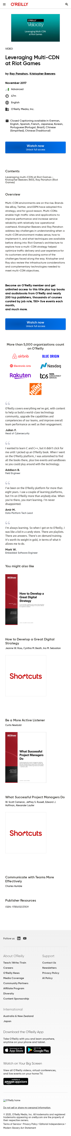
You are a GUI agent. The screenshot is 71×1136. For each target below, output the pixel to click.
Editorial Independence (51, 1124)
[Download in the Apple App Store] (14, 1052)
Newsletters (49, 968)
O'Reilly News (11, 973)
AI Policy (47, 978)
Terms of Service (12, 1124)
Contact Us (49, 962)
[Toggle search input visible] (67, 4)
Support (48, 956)
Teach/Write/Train (14, 962)
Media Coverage (13, 978)
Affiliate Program (13, 988)
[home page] (19, 4)
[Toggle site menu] (4, 4)
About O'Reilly (13, 956)
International (13, 1009)
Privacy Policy (50, 973)
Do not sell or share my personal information (26, 1107)
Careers (8, 968)
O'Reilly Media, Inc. (22, 109)
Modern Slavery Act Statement (19, 1127)
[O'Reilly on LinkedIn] (18, 938)
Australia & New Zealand (18, 1016)
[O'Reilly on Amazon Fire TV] (15, 1084)
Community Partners (15, 983)
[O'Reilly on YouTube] (24, 938)
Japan (7, 1021)
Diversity (8, 993)
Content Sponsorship (16, 998)
